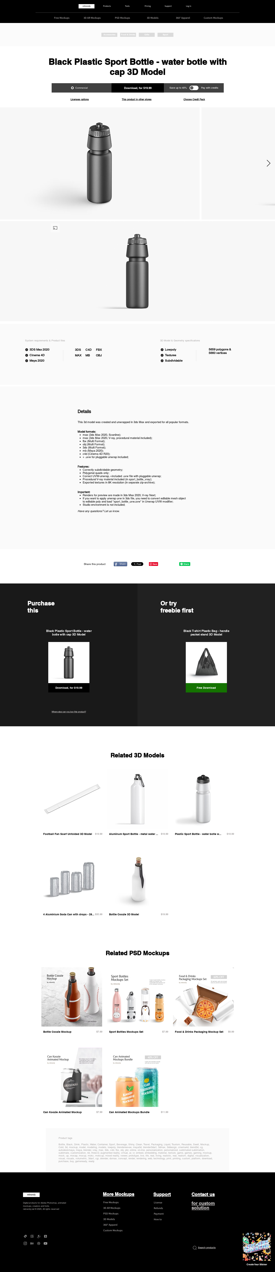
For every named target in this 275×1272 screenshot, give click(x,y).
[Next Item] (268, 163)
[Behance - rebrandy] (32, 1243)
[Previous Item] (6, 163)
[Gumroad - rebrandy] (32, 1236)
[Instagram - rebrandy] (25, 1243)
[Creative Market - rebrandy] (25, 1236)
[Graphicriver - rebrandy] (38, 1236)
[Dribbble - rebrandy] (38, 1243)
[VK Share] (172, 564)
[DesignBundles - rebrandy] (45, 1236)
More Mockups (118, 1194)
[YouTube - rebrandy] (45, 1243)
